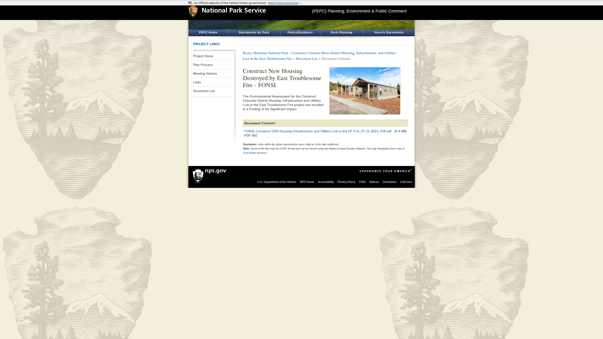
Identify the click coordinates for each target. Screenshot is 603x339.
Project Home (203, 56)
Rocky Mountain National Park (265, 52)
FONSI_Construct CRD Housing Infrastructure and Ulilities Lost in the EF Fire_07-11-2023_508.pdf (317, 131)
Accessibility (326, 182)
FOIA (362, 182)
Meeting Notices (205, 73)
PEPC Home (208, 32)
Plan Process (203, 65)
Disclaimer (389, 182)
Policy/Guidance (300, 32)
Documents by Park (254, 32)
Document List (204, 91)
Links (197, 82)
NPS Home (307, 182)
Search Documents (389, 32)
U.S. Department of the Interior (276, 182)
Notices (374, 182)
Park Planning (341, 32)
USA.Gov (406, 182)
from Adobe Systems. (255, 152)
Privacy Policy (346, 182)
